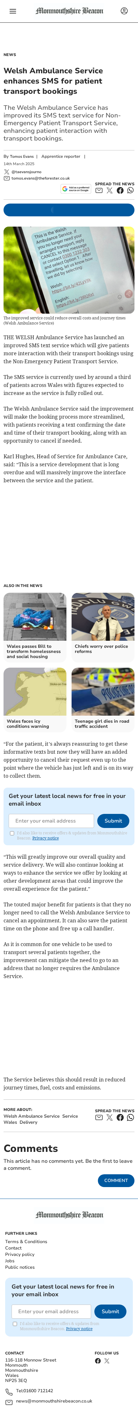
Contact (13, 1248)
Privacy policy (19, 1254)
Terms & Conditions (26, 1242)
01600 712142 (38, 1391)
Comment (116, 1180)
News (10, 54)
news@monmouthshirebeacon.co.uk (54, 1401)
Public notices (20, 1267)
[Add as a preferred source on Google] (76, 189)
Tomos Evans (22, 156)
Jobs (9, 1261)
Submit (113, 820)
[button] (13, 11)
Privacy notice (45, 838)
